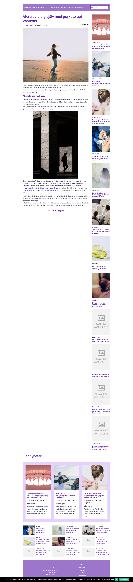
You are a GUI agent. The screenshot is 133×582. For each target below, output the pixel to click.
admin (42, 500)
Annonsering (55, 7)
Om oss (63, 7)
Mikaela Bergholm (41, 25)
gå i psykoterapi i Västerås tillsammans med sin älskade (41, 188)
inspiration (85, 24)
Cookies (70, 7)
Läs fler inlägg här (56, 210)
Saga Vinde (71, 500)
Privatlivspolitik (124, 579)
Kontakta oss (79, 7)
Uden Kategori (31, 504)
